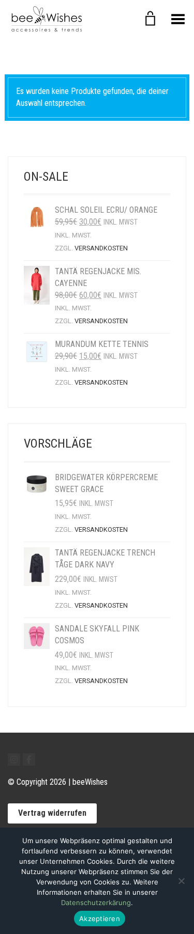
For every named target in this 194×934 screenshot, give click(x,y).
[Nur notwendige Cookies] (181, 881)
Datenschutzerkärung (96, 902)
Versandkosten (101, 248)
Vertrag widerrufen (52, 813)
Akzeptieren (99, 918)
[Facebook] (29, 759)
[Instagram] (14, 759)
